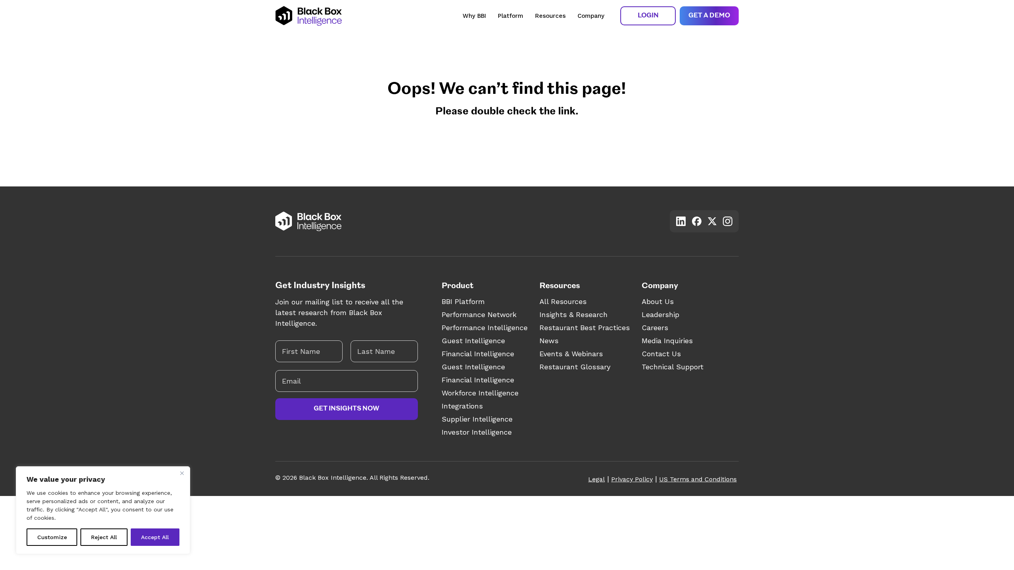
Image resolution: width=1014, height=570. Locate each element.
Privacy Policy (632, 479)
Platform (510, 15)
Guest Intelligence (473, 340)
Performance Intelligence (485, 327)
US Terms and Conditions (698, 479)
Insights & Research (573, 314)
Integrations (462, 406)
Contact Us (661, 354)
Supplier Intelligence (477, 419)
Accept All (155, 537)
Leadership (660, 314)
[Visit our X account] (712, 221)
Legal (596, 479)
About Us (658, 301)
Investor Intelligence (477, 432)
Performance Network (479, 314)
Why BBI (474, 15)
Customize (52, 537)
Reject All (104, 537)
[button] (648, 15)
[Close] (182, 473)
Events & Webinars (571, 354)
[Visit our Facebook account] (696, 221)
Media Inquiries (667, 340)
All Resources (563, 301)
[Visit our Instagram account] (727, 221)
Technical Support (672, 367)
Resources (550, 15)
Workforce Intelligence (480, 393)
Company (591, 15)
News (548, 340)
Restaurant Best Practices (584, 327)
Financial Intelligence (478, 354)
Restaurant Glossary (574, 367)
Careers (655, 327)
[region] (103, 510)
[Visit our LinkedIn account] (681, 221)
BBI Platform (463, 301)
